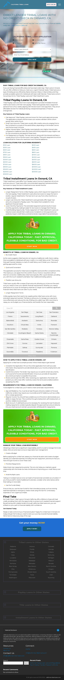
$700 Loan (6, 152)
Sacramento (25, 316)
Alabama (13, 546)
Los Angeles (10, 312)
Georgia (51, 549)
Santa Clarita (39, 333)
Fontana (39, 329)
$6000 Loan (36, 162)
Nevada (51, 563)
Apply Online (51, 4)
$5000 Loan (7, 162)
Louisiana (13, 558)
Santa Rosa (24, 339)
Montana (13, 563)
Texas (32, 575)
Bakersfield (10, 320)
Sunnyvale (39, 347)
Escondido (10, 352)
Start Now (32, 246)
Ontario (53, 339)
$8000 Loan (36, 164)
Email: (14, 52)
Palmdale (10, 347)
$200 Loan (35, 145)
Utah (51, 575)
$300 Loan (6, 147)
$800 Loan (35, 152)
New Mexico (32, 566)
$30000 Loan (36, 172)
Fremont (54, 325)
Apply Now (32, 59)
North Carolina (51, 566)
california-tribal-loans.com (53, 677)
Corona (24, 343)
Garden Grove (39, 339)
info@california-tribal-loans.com (13, 656)
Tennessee (12, 575)
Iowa (12, 555)
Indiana (51, 552)
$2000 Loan (36, 157)
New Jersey (13, 566)
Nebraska (32, 563)
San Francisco (53, 312)
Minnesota (13, 560)
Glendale (10, 333)
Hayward (54, 343)
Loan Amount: (17, 46)
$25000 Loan (7, 172)
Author (28, 649)
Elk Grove (10, 343)
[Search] (56, 308)
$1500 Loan (7, 157)
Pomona (54, 347)
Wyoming (51, 577)
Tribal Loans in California (19, 25)
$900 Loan (6, 155)
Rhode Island (32, 572)
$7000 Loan (7, 164)
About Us (6, 650)
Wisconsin (32, 577)
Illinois (32, 552)
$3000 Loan (7, 159)
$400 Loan (35, 147)
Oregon (51, 569)
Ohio (12, 569)
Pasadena (39, 352)
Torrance (25, 352)
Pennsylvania (12, 572)
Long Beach (39, 316)
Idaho (13, 552)
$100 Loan (6, 145)
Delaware (13, 549)
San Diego (24, 312)
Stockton (10, 325)
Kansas (32, 555)
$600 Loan (35, 150)
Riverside (54, 320)
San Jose (39, 312)
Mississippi (32, 560)
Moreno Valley (54, 329)
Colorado (51, 546)
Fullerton (54, 352)
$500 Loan (6, 150)
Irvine (39, 325)
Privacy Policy (41, 63)
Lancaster (39, 343)
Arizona (32, 546)
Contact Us (7, 648)
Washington (13, 577)
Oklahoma (32, 569)
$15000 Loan (7, 169)
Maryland (32, 558)
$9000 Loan (7, 167)
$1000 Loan (36, 155)
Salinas (24, 347)
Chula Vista (24, 325)
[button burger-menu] (59, 4)
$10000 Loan (36, 167)
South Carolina (51, 572)
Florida (32, 549)
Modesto (25, 329)
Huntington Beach (24, 333)
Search (5, 660)
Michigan (51, 558)
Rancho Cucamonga (54, 334)
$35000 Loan (7, 174)
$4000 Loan (36, 159)
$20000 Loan (36, 169)
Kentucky (51, 555)
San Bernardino (10, 329)
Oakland (54, 316)
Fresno (10, 316)
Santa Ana (39, 320)
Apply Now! (32, 529)
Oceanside (10, 339)
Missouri (51, 560)
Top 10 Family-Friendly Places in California (44, 665)
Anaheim (25, 320)
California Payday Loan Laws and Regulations (45, 663)
